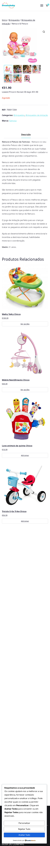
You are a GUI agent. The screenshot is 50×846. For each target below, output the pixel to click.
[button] (44, 31)
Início (4, 20)
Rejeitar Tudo (24, 829)
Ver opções (25, 324)
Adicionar (25, 455)
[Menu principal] (42, 5)
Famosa (13, 120)
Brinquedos (14, 20)
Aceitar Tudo (24, 835)
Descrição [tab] (26, 134)
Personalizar (24, 823)
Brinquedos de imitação (37, 115)
